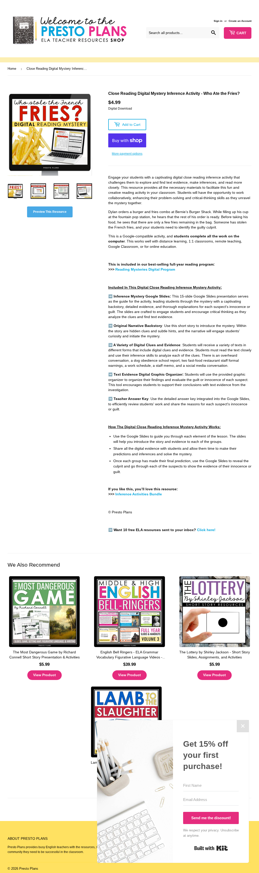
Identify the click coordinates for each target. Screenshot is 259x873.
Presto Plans (28, 868)
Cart (241, 33)
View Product (44, 675)
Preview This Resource (50, 212)
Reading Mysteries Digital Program (145, 269)
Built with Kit (211, 848)
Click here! (206, 530)
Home (12, 69)
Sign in (218, 21)
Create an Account (240, 21)
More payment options (127, 153)
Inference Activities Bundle (138, 494)
